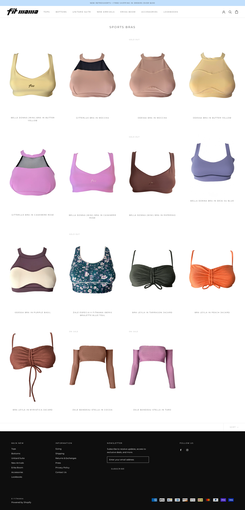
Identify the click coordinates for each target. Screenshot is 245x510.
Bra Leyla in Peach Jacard (212, 312)
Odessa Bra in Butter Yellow (212, 118)
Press (58, 463)
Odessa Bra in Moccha (152, 118)
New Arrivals (106, 12)
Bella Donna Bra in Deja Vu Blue (212, 201)
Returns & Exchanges (65, 458)
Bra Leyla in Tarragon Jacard (152, 312)
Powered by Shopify (21, 502)
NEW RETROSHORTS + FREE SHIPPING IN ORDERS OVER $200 (122, 3)
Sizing (58, 449)
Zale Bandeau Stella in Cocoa (93, 410)
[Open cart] (236, 11)
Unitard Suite (82, 12)
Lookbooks (171, 12)
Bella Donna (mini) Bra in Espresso (152, 215)
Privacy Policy (62, 467)
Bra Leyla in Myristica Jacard (33, 410)
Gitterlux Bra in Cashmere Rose (33, 215)
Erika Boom (128, 12)
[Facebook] (181, 450)
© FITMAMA (17, 499)
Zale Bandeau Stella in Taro (152, 410)
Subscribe (117, 469)
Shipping (59, 453)
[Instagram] (187, 450)
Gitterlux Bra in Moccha (92, 118)
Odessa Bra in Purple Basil (33, 312)
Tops (47, 12)
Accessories (149, 12)
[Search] (230, 11)
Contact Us (60, 472)
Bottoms (61, 12)
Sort (233, 427)
